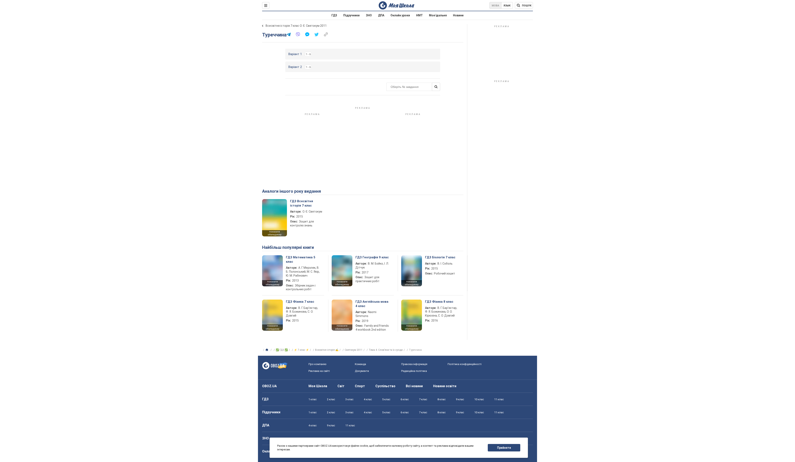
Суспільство (385, 386)
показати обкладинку (274, 233)
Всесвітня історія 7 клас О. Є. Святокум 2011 (296, 25)
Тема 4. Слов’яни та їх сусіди (386, 349)
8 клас (441, 399)
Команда (360, 364)
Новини (458, 15)
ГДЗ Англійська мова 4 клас (371, 304)
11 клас (499, 399)
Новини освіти (444, 386)
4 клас (368, 399)
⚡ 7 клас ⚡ (301, 349)
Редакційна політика (414, 371)
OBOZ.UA (269, 386)
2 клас (331, 399)
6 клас (405, 399)
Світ (340, 386)
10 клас (479, 399)
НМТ (419, 15)
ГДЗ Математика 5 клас (300, 259)
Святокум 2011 (354, 349)
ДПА (381, 15)
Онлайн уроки (400, 15)
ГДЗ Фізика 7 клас (300, 302)
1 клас (312, 399)
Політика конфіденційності (465, 364)
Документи (362, 371)
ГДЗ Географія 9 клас (372, 257)
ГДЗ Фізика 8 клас (439, 302)
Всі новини (414, 386)
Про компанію (317, 364)
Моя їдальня (438, 15)
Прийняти (504, 447)
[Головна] (267, 350)
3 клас (349, 399)
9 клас (460, 399)
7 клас (423, 399)
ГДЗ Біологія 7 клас (440, 257)
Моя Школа (317, 386)
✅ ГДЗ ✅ (282, 349)
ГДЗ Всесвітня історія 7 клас (301, 203)
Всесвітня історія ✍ (326, 349)
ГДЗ (334, 15)
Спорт (360, 386)
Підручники (351, 15)
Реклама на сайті (319, 371)
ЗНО (369, 15)
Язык (507, 5)
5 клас (386, 399)
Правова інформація (414, 364)
